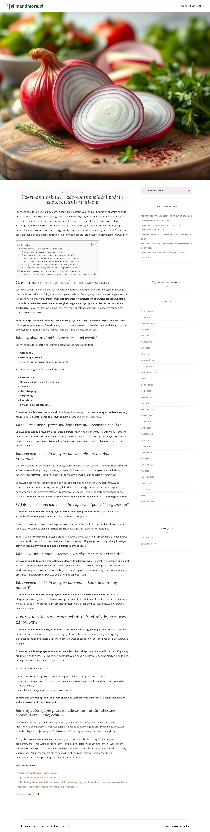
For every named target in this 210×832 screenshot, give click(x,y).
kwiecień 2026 (147, 336)
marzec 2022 (147, 483)
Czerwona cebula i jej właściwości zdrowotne (40, 248)
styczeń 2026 (147, 354)
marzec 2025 (147, 415)
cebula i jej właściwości (62, 282)
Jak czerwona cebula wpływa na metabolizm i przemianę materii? (52, 267)
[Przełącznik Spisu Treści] (92, 244)
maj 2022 (145, 471)
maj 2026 (145, 329)
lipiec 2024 (146, 428)
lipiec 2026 (146, 317)
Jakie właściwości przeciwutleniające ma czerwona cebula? (49, 255)
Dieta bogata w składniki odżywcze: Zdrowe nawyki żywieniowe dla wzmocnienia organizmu (73, 782)
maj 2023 (145, 458)
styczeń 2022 (147, 495)
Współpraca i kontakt (193, 6)
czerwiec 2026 (147, 323)
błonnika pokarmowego (71, 412)
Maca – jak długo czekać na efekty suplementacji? (49, 786)
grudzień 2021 (148, 501)
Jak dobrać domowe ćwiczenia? (38, 777)
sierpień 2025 (147, 385)
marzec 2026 (147, 342)
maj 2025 (145, 403)
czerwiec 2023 (147, 452)
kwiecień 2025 (147, 409)
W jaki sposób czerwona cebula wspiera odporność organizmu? (51, 261)
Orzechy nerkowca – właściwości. (39, 773)
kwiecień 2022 (147, 477)
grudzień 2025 (148, 360)
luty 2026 (145, 348)
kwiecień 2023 (147, 465)
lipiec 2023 (146, 446)
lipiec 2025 (146, 391)
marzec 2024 (147, 434)
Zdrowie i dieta (72, 192)
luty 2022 (145, 489)
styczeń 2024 (147, 440)
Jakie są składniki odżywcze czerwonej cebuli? (43, 252)
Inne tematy (147, 538)
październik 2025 (149, 372)
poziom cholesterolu (88, 416)
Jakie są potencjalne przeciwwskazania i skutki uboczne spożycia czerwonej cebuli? (60, 274)
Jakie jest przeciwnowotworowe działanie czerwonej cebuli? (49, 264)
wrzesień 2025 (147, 379)
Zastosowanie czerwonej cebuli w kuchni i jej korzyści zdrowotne (49, 271)
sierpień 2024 (147, 422)
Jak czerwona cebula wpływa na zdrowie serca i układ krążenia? (51, 258)
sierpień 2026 (147, 311)
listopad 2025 (147, 366)
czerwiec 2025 (147, 397)
